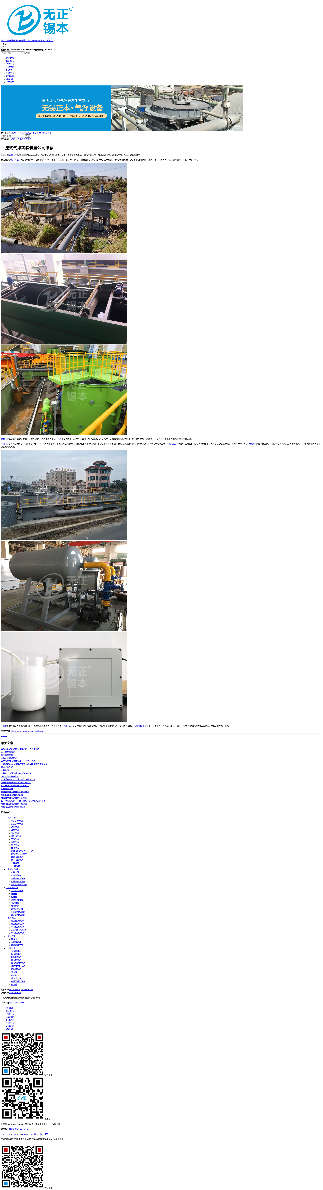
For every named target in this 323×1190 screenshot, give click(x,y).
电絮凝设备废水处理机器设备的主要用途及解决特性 (24, 764)
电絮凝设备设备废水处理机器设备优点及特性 (21, 749)
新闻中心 (10, 73)
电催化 (42, 133)
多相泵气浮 (16, 836)
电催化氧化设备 (18, 881)
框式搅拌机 (16, 954)
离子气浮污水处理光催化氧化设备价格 (18, 761)
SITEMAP (16, 1134)
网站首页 (10, 58)
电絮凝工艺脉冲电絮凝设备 (13, 807)
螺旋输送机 (16, 969)
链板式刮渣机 (17, 857)
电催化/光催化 (13, 869)
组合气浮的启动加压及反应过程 (15, 786)
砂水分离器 (16, 978)
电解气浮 (5, 444)
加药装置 (11, 936)
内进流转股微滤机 (19, 912)
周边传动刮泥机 (18, 921)
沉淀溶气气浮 (17, 824)
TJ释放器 (5, 770)
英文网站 (10, 82)
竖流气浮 (15, 833)
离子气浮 (15, 160)
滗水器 (14, 972)
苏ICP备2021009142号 (18, 1129)
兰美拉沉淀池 (17, 891)
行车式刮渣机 (7, 767)
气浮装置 (11, 818)
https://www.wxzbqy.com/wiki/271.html (27, 731)
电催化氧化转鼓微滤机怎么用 (14, 798)
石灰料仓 (15, 975)
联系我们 (10, 79)
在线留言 (10, 76)
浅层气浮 (15, 830)
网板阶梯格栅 (17, 900)
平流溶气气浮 (17, 821)
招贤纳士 (10, 70)
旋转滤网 (15, 906)
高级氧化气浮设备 (19, 885)
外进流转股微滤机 (19, 915)
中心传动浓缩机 (18, 933)
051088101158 (27, 990)
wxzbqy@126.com (16, 1003)
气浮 (60, 439)
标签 (46, 1134)
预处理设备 (12, 888)
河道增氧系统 (7, 789)
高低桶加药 (16, 942)
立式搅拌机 (16, 951)
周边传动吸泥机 (18, 924)
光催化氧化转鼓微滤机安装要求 (15, 792)
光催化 (48, 133)
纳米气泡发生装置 (19, 854)
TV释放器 (15, 866)
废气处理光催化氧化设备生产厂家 (16, 783)
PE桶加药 (15, 939)
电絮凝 (35, 133)
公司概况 (10, 61)
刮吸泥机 (11, 918)
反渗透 (14, 984)
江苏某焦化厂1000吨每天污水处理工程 (18, 779)
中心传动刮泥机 (8, 752)
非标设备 (11, 948)
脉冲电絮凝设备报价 (10, 776)
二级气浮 (15, 839)
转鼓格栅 (15, 903)
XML (8, 1134)
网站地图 (38, 1134)
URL (3, 1134)
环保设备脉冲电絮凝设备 (12, 795)
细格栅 (14, 894)
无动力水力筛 (17, 909)
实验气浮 (15, 848)
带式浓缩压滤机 (18, 963)
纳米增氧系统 (7, 755)
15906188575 (14, 990)
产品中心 (10, 64)
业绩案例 (10, 67)
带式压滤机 (16, 960)
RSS (24, 1134)
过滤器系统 (16, 957)
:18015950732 (15, 993)
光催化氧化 (139, 726)
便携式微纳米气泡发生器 (22, 851)
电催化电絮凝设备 (9, 758)
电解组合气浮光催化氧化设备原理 (16, 773)
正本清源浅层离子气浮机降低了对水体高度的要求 (23, 801)
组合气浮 (28, 133)
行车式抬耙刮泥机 (19, 930)
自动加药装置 (17, 945)
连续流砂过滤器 (18, 981)
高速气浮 (13, 155)
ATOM (30, 1134)
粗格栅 (14, 897)
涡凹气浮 (15, 827)
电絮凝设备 (172, 444)
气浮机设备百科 (24, 139)
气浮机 (21, 133)
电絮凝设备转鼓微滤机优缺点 (14, 804)
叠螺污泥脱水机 (18, 966)
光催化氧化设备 (18, 878)
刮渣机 (14, 133)
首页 (13, 139)
